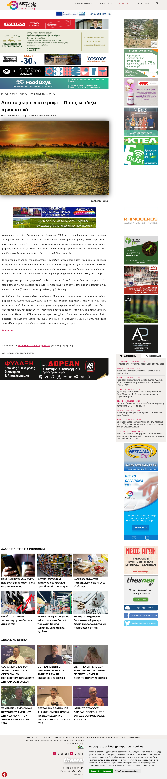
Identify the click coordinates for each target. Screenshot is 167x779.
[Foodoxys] (54, 83)
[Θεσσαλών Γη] (54, 223)
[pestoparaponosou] (141, 506)
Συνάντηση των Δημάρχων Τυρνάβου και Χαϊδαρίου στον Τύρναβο (140, 412)
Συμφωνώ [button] (95, 771)
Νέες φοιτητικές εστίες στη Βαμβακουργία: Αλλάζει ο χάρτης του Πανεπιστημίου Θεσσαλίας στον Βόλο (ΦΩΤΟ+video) (140, 381)
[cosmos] (54, 59)
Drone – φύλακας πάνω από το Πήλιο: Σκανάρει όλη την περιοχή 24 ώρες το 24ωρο (140, 403)
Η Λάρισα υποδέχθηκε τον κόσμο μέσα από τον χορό (140, 363)
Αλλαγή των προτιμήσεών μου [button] (127, 771)
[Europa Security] (54, 369)
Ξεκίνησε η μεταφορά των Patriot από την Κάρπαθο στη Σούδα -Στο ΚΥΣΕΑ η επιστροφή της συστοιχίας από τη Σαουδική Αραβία (140, 423)
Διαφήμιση (77, 737)
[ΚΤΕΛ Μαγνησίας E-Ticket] (141, 151)
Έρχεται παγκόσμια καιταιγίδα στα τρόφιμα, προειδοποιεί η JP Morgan (52, 583)
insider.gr (8, 330)
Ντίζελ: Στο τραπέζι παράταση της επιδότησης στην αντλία (16, 620)
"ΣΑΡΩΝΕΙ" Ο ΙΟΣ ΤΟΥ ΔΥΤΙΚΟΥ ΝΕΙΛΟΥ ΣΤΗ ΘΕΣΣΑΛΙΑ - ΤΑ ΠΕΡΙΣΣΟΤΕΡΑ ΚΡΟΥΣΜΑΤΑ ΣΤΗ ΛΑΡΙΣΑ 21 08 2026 (17, 674)
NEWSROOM (128, 356)
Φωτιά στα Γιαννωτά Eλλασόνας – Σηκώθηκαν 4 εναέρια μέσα (138, 370)
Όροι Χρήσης (92, 737)
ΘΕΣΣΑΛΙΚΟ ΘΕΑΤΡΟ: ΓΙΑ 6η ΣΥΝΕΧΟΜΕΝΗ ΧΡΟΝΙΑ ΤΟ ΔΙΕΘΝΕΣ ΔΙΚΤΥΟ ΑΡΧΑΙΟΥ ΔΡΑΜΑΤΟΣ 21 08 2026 (53, 716)
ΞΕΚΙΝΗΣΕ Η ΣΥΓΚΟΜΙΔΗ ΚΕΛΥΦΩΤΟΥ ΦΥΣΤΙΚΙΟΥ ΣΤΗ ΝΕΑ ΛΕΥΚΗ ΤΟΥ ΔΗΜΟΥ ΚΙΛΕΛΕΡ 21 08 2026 (16, 716)
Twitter (77, 754)
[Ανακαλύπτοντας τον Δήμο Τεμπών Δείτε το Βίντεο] (141, 33)
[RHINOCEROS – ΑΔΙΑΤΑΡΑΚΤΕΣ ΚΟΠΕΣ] (141, 221)
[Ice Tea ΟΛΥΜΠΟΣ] (141, 309)
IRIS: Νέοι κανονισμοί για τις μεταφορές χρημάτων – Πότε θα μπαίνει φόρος (18, 583)
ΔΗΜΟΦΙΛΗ (153, 356)
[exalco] (54, 24)
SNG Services (61, 737)
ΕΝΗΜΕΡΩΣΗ (82, 3)
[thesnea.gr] (141, 589)
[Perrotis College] (141, 122)
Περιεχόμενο (133, 737)
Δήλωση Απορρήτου (113, 737)
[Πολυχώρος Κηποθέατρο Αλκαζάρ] (54, 71)
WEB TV (104, 3)
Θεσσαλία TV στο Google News (34, 346)
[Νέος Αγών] (141, 560)
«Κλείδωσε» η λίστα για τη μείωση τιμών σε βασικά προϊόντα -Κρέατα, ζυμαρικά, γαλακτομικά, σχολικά (53, 624)
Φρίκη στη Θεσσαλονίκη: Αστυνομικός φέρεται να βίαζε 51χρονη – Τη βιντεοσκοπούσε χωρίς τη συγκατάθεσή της (139, 393)
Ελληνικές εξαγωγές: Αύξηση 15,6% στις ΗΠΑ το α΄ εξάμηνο (89, 583)
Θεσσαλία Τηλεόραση (39, 737)
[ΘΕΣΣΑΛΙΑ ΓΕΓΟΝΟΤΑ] (54, 212)
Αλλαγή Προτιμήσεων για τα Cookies (46, 740)
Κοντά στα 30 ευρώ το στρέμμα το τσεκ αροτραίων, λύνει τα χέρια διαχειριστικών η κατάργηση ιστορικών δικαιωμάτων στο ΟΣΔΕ (140, 435)
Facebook (62, 754)
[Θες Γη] (141, 250)
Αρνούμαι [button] (107, 771)
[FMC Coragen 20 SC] (141, 92)
